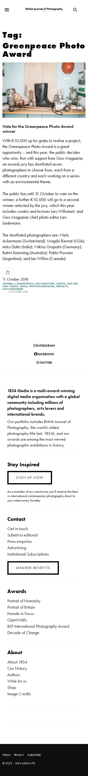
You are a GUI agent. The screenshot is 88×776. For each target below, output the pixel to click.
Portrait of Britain (21, 607)
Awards (7, 283)
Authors (13, 674)
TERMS (6, 755)
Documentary (45, 283)
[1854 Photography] (44, 10)
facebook (45, 354)
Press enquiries (19, 541)
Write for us (16, 681)
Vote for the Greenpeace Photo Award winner (37, 129)
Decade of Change (23, 632)
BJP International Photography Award (38, 626)
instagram (45, 345)
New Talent (10, 286)
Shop (11, 687)
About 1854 (17, 662)
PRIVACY (19, 755)
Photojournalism (42, 286)
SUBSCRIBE (34, 755)
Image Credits (19, 693)
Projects (62, 286)
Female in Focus (20, 613)
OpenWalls (17, 620)
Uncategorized (12, 289)
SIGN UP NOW (30, 477)
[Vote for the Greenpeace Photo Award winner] (44, 90)
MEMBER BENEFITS (33, 567)
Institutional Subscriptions (28, 554)
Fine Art (72, 283)
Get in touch (17, 528)
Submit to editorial (22, 535)
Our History (17, 668)
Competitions (24, 283)
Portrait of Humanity (23, 601)
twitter (45, 362)
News (23, 286)
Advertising (16, 547)
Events (61, 283)
